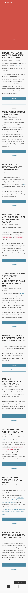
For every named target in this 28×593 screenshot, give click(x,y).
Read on (14, 98)
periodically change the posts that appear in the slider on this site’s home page (13, 512)
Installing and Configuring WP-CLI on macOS (12, 480)
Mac (12, 119)
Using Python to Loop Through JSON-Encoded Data (13, 114)
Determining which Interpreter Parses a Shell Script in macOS (13, 338)
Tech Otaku (7, 3)
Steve (6, 60)
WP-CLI (4, 488)
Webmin (4, 440)
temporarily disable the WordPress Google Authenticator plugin (13, 500)
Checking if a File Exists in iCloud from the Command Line (13, 535)
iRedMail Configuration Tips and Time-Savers (12, 381)
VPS (12, 60)
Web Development (15, 172)
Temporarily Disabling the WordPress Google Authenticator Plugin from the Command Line (14, 280)
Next (19, 582)
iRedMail (4, 399)
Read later (14, 102)
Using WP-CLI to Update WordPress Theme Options (12, 167)
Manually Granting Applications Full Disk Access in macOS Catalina (13, 218)
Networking (14, 436)
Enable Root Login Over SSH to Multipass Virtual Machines (13, 55)
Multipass (18, 65)
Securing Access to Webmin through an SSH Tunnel (12, 432)
